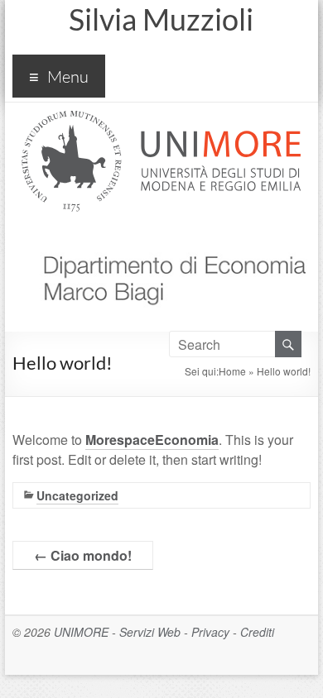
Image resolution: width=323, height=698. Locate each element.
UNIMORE (81, 632)
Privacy (210, 632)
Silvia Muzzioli (161, 19)
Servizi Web (150, 632)
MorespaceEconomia (152, 439)
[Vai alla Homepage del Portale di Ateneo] (161, 120)
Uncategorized (77, 495)
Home (232, 371)
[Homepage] (168, 236)
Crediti (257, 632)
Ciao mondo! (83, 555)
